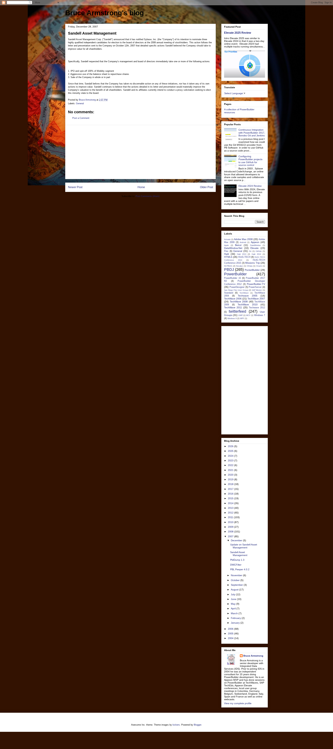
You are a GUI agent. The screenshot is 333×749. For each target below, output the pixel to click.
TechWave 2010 (248, 304)
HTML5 (228, 257)
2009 (231, 526)
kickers (176, 724)
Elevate (254, 248)
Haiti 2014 (256, 254)
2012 (231, 512)
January (235, 622)
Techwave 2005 (247, 295)
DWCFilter (235, 564)
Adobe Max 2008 (243, 239)
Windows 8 (232, 318)
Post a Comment (80, 118)
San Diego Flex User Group (236, 290)
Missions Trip (252, 262)
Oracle (259, 266)
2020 (231, 474)
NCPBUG (228, 266)
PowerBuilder (235, 274)
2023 (231, 460)
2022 (231, 465)
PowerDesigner (237, 287)
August (235, 589)
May (233, 603)
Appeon (255, 242)
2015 (231, 498)
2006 (231, 628)
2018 (231, 484)
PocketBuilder (252, 270)
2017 (231, 489)
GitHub (259, 251)
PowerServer (255, 287)
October (235, 580)
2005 (231, 633)
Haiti (226, 254)
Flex (226, 251)
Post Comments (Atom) (147, 196)
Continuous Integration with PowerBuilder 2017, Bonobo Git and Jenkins (251, 132)
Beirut (238, 245)
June (234, 599)
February (236, 618)
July (233, 594)
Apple (226, 245)
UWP (240, 315)
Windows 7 (259, 315)
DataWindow (255, 245)
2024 (231, 455)
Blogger (197, 724)
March (234, 613)
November (237, 575)
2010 (231, 522)
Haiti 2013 (241, 254)
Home (141, 187)
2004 (231, 638)
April (233, 608)
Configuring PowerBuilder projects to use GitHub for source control (250, 160)
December (237, 540)
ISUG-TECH (244, 257)
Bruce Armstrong (253, 655)
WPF (242, 318)
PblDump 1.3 (237, 559)
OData (249, 266)
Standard (228, 293)
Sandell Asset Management (238, 554)
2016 (231, 493)
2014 (231, 503)
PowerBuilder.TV (256, 284)
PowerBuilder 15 (232, 278)
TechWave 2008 (239, 301)
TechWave (244, 293)
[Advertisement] (140, 152)
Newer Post (75, 187)
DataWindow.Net (233, 248)
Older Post (206, 187)
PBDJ (229, 269)
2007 (231, 536)
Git (250, 251)
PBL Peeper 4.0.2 (239, 569)
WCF (248, 315)
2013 (231, 508)
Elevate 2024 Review (250, 185)
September (237, 584)
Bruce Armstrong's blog (104, 13)
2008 (231, 531)
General (80, 103)
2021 (231, 470)
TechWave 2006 (233, 298)
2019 (231, 479)
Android (243, 242)
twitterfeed (237, 311)
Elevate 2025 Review (237, 32)
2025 (231, 451)
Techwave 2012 (257, 307)
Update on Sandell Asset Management (243, 546)
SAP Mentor (257, 290)
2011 (231, 517)
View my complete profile (237, 703)
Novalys (239, 266)
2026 (231, 446)
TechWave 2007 (256, 298)
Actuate (227, 239)
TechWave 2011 (233, 307)
